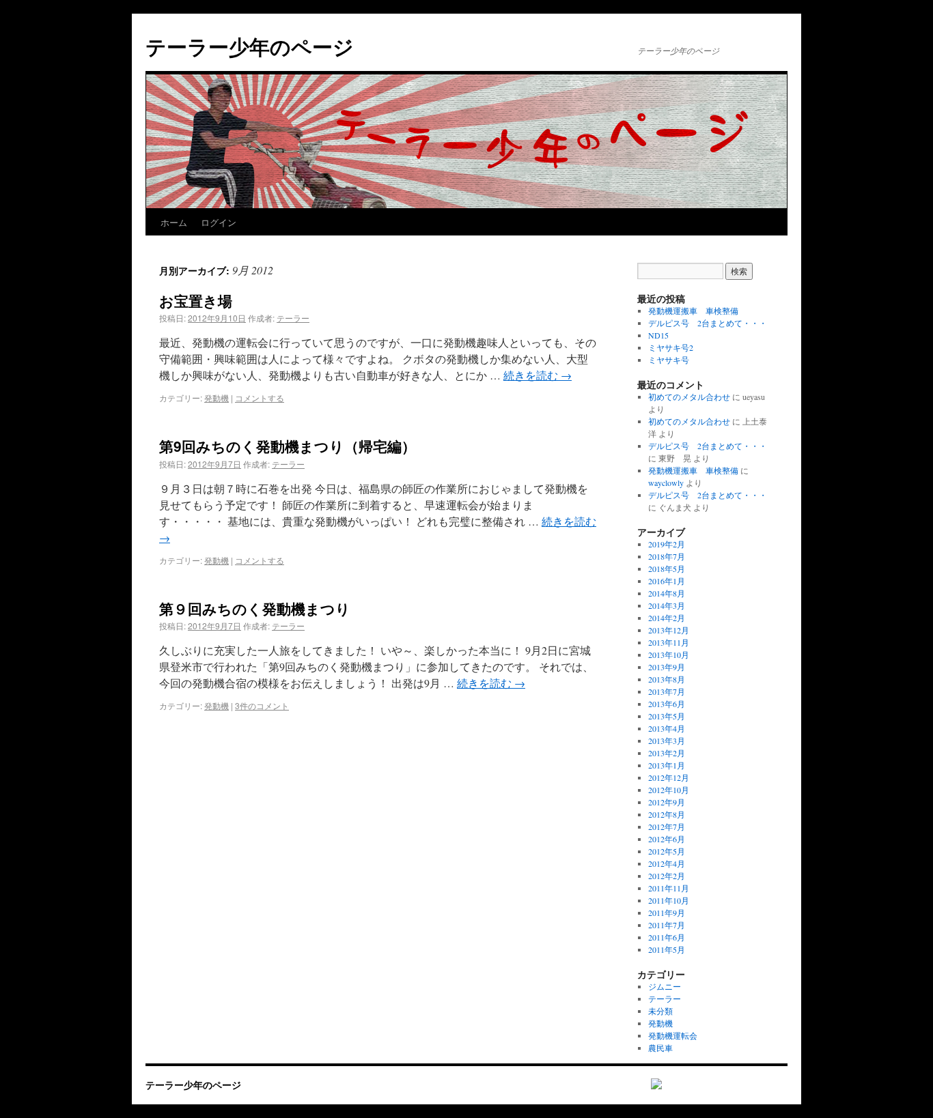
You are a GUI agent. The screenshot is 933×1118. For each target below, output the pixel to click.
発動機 (216, 397)
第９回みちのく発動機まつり (254, 608)
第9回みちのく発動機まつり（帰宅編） (287, 445)
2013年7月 (666, 691)
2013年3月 (666, 740)
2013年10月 (668, 654)
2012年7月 (666, 826)
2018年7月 (666, 556)
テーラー (293, 318)
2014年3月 (666, 605)
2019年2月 (666, 544)
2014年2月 (666, 617)
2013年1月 (666, 765)
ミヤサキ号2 (670, 347)
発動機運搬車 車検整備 (693, 310)
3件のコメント (262, 705)
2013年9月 (666, 666)
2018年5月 (666, 568)
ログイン (218, 222)
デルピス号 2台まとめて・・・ (707, 322)
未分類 (660, 1010)
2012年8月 (666, 814)
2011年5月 (666, 949)
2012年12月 (668, 777)
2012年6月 (666, 838)
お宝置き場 (195, 300)
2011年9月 (666, 912)
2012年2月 (666, 875)
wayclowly (666, 482)
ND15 (658, 335)
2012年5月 (666, 851)
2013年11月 (668, 642)
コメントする (259, 397)
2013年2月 (666, 752)
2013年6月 (666, 703)
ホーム (174, 222)
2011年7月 (666, 924)
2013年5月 (666, 716)
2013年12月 (668, 630)
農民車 (660, 1047)
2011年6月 (666, 937)
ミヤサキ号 (668, 359)
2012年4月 (666, 863)
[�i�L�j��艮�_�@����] (649, 1084)
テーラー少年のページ (249, 46)
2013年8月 (666, 679)
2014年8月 (666, 593)
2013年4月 (666, 728)
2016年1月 (666, 580)
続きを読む (537, 375)
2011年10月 (668, 900)
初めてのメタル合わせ (689, 396)
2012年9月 (666, 802)
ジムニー (664, 986)
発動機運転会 (672, 1035)
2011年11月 (668, 888)
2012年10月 (668, 789)
